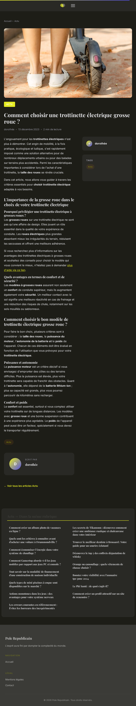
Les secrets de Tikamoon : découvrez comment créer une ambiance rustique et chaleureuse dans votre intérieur (100, 531)
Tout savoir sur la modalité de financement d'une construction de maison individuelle (34, 573)
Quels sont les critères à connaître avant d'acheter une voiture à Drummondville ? (33, 540)
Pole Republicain (18, 638)
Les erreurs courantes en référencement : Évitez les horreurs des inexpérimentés (33, 606)
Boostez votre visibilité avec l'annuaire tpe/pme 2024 (95, 576)
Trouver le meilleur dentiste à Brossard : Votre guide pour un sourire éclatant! (100, 543)
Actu (16, 21)
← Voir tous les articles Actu (21, 485)
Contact (9, 685)
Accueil (7, 21)
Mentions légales (14, 679)
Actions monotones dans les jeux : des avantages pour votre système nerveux (31, 595)
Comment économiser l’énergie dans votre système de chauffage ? (33, 551)
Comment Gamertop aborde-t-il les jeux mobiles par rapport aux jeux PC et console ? (35, 562)
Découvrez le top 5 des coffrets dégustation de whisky (99, 554)
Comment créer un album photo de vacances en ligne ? (35, 529)
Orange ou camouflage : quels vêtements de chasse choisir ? (98, 566)
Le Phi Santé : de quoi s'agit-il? (90, 586)
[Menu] (73, 5)
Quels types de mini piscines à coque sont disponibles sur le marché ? (33, 584)
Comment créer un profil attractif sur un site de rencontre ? (98, 595)
